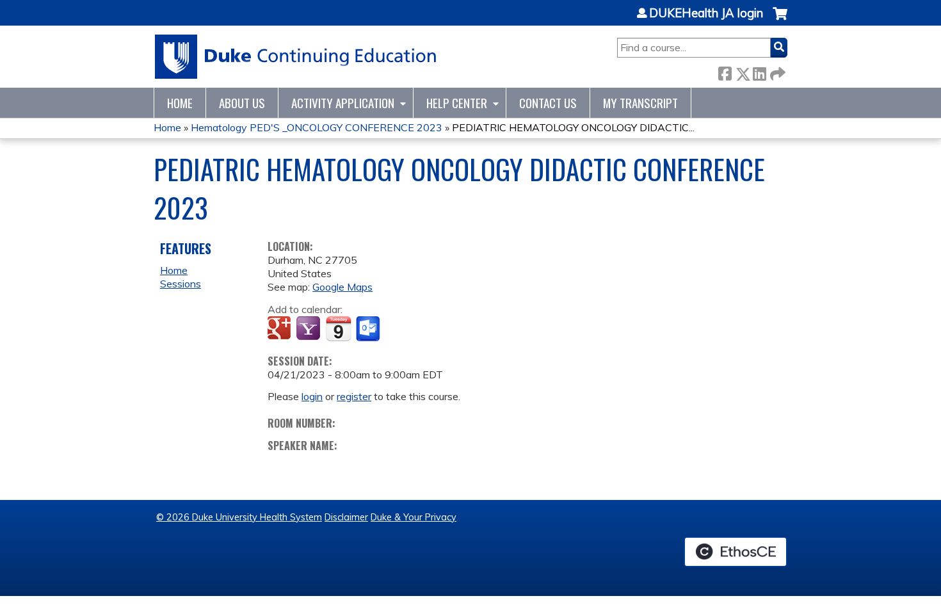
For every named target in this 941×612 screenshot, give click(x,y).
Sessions (180, 283)
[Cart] (780, 20)
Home (180, 102)
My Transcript (640, 102)
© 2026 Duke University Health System (239, 517)
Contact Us (548, 102)
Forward (776, 71)
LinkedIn (759, 71)
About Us (242, 102)
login (312, 396)
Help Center (456, 102)
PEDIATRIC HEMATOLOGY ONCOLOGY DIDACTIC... (573, 127)
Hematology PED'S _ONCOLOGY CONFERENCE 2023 (316, 127)
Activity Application (342, 102)
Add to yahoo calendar (309, 329)
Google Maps (342, 286)
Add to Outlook (369, 329)
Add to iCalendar (338, 328)
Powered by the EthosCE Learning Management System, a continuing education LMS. (735, 551)
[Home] (296, 57)
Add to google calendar (281, 329)
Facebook (724, 71)
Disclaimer (346, 517)
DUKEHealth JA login (706, 13)
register (354, 396)
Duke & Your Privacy (413, 517)
